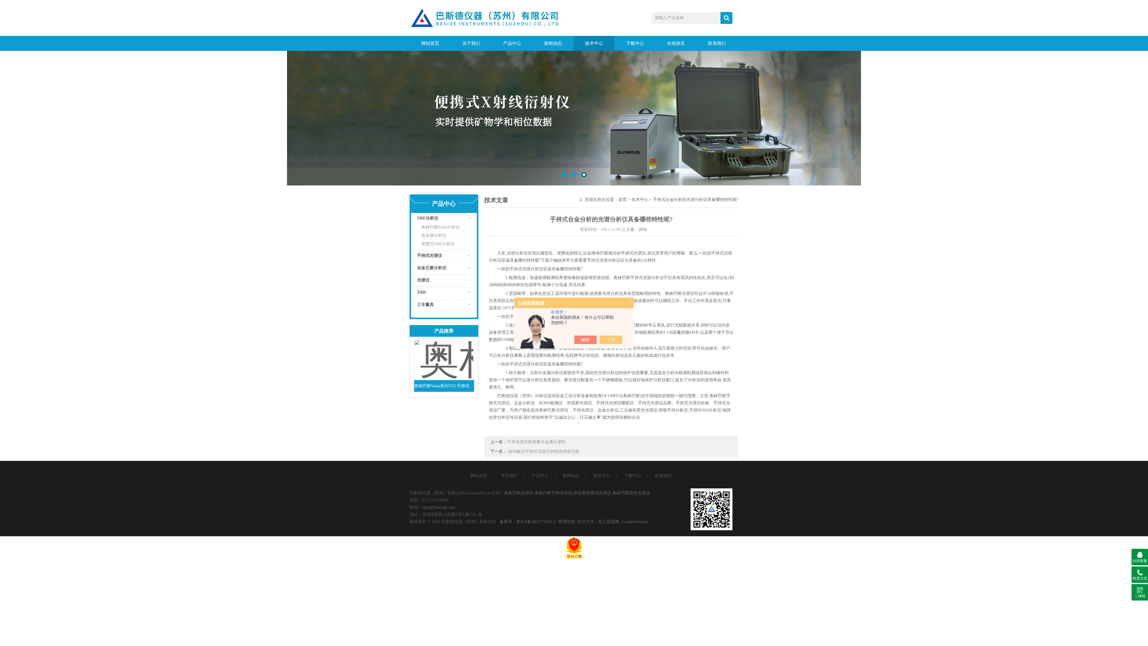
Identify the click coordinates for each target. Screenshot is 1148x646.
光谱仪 (423, 280)
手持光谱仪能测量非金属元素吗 (536, 442)
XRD (421, 292)
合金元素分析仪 (431, 268)
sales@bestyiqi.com (438, 507)
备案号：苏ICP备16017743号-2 (528, 521)
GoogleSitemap (635, 521)
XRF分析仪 (427, 218)
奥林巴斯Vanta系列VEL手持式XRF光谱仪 (444, 386)
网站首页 (430, 43)
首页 (622, 199)
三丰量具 (425, 304)
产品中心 (512, 43)
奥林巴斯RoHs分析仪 (440, 227)
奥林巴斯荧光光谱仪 (631, 493)
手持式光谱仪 (429, 255)
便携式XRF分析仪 (437, 244)
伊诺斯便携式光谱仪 (592, 493)
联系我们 (717, 43)
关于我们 (471, 43)
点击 (462, 219)
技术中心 (594, 43)
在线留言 (676, 43)
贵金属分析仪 (433, 235)
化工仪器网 (608, 521)
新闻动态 (553, 43)
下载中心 (635, 43)
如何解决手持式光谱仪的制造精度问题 (543, 451)
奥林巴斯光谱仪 (518, 493)
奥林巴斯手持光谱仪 (553, 493)
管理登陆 (566, 521)
